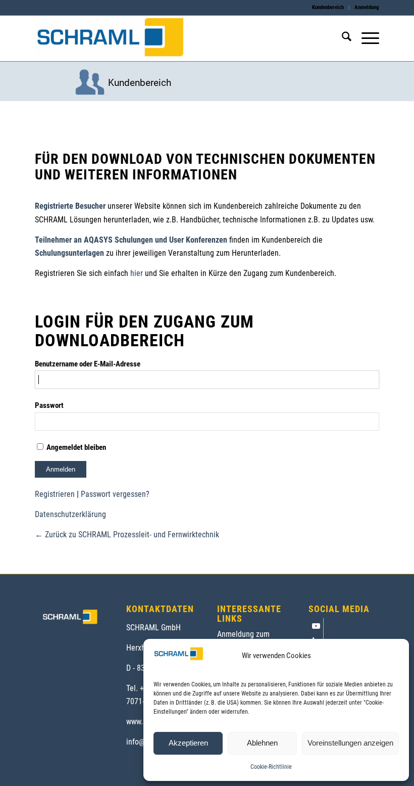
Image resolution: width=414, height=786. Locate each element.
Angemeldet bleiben (75, 447)
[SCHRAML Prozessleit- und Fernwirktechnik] (110, 38)
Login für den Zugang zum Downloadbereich (144, 330)
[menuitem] (328, 7)
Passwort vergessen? (115, 494)
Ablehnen (262, 742)
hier (136, 273)
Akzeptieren (188, 742)
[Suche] (341, 38)
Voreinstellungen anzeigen (350, 742)
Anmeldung (366, 7)
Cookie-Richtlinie (271, 766)
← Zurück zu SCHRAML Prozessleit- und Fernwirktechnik (127, 534)
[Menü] (365, 38)
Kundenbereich (328, 7)
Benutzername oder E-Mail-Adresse (87, 363)
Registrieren (55, 494)
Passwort (49, 405)
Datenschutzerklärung (70, 514)
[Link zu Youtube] (315, 625)
